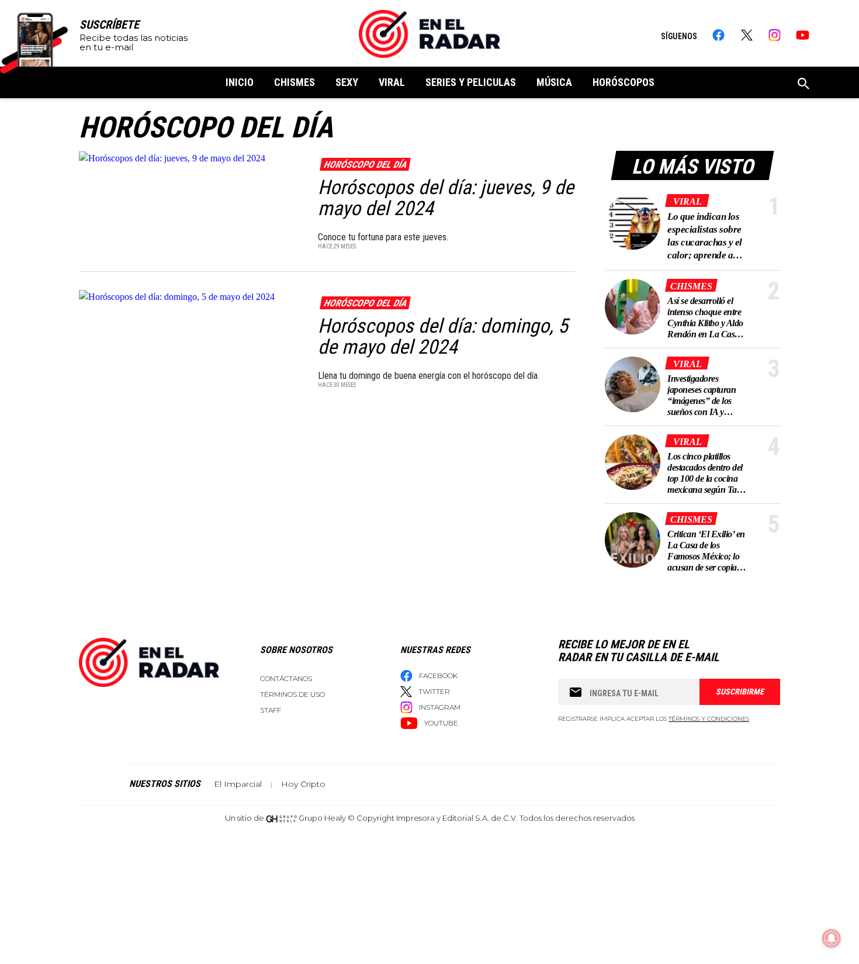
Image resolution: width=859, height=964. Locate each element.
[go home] (429, 34)
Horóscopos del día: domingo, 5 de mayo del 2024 (443, 336)
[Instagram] (774, 35)
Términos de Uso (292, 694)
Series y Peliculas (470, 82)
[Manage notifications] (831, 938)
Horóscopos (623, 82)
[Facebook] (718, 35)
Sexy (346, 82)
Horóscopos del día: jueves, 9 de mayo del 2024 (446, 197)
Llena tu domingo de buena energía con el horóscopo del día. (428, 375)
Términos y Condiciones (709, 719)
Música (554, 82)
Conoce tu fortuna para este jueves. (383, 237)
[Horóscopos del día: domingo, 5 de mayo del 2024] (191, 296)
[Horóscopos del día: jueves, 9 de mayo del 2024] (191, 158)
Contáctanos (286, 678)
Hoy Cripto (303, 784)
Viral (392, 82)
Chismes (294, 82)
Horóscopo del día (365, 164)
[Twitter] (746, 35)
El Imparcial (238, 784)
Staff (270, 710)
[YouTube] (802, 35)
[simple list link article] (632, 222)
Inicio (240, 82)
